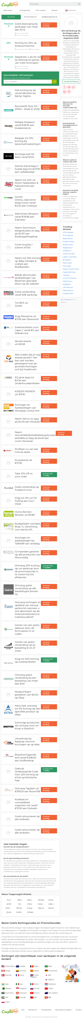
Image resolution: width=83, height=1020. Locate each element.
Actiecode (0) (30, 17)
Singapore (23, 988)
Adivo (19, 900)
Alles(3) (11, 17)
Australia (22, 966)
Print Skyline (68, 235)
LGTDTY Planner (70, 278)
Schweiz (36, 993)
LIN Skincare (68, 287)
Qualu (9, 912)
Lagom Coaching (69, 257)
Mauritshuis (51, 908)
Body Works (68, 239)
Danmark (8, 975)
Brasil (50, 966)
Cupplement (68, 293)
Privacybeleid (46, 1010)
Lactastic (66, 275)
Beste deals (8, 10)
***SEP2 (48, 770)
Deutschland (52, 971)
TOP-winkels (40, 10)
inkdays (30, 912)
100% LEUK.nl (9, 908)
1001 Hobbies (68, 232)
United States (10, 966)
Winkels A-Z (68, 299)
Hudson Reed (68, 242)
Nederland (52, 984)
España (36, 971)
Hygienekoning (69, 272)
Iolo (19, 904)
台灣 (35, 997)
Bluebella (67, 260)
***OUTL (48, 660)
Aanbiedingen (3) (49, 17)
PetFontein (67, 263)
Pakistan (8, 988)
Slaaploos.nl (67, 248)
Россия (36, 988)
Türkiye (50, 988)
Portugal (22, 997)
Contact (78, 1010)
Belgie (35, 966)
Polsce (7, 1002)
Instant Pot (41, 904)
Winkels (54, 10)
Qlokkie (41, 900)
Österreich (23, 993)
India (6, 984)
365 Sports (19, 908)
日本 (49, 975)
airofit (9, 904)
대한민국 (51, 980)
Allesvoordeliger (30, 900)
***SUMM (48, 567)
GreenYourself (69, 254)
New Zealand (53, 993)
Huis (62, 299)
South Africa (9, 993)
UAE (6, 997)
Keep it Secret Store (71, 269)
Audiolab (19, 912)
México (36, 984)
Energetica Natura (30, 908)
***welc (48, 475)
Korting (46, 25)
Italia (21, 984)
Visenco (41, 908)
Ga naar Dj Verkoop (71, 81)
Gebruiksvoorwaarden (63, 1010)
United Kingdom (34, 976)
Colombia (22, 971)
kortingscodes (25, 10)
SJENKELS (67, 251)
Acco (9, 900)
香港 (49, 997)
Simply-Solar (68, 245)
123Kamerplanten (30, 904)
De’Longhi (67, 266)
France (21, 975)
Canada (7, 971)
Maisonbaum (68, 290)
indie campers (51, 904)
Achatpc (51, 900)
